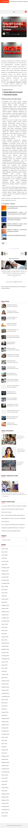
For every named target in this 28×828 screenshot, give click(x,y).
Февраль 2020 (5, 794)
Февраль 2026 (5, 567)
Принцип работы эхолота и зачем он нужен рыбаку (13, 411)
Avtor (7, 32)
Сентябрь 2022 (5, 696)
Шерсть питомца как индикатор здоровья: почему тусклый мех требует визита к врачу (12, 324)
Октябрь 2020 (5, 768)
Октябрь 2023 (5, 655)
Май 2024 (4, 633)
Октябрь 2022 (5, 693)
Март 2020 (4, 790)
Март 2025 (4, 602)
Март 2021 (4, 753)
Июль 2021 (4, 740)
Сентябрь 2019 (5, 809)
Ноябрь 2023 (5, 652)
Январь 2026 (5, 570)
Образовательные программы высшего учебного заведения (12, 392)
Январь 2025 (5, 608)
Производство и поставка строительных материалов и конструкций (13, 355)
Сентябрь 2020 (6, 772)
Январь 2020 (5, 797)
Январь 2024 (5, 646)
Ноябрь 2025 (5, 577)
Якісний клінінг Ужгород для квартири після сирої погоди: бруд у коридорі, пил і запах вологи (12, 405)
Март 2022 (4, 715)
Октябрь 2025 (5, 580)
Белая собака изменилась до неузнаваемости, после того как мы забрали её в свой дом (13, 518)
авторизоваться (5, 288)
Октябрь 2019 (5, 806)
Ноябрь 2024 (5, 614)
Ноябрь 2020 (5, 765)
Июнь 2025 (4, 592)
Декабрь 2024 (5, 611)
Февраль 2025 (5, 605)
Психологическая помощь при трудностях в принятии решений (13, 336)
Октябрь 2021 (5, 731)
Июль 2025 (4, 589)
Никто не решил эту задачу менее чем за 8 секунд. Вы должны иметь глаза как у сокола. (13, 509)
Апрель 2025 (5, 599)
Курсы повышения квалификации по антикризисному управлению (11, 343)
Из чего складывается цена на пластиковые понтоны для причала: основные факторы (12, 399)
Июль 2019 (4, 816)
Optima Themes (17, 825)
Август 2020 (5, 775)
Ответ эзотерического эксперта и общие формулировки (12, 318)
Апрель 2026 (5, 561)
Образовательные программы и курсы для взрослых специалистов (12, 361)
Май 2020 (4, 784)
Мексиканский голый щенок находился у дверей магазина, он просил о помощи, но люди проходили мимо (13, 527)
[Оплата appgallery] (24, 253)
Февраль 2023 (5, 680)
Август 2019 (5, 812)
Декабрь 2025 (5, 574)
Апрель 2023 (5, 674)
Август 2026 (5, 548)
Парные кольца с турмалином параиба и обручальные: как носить (12, 423)
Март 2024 (4, 640)
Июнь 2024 (4, 630)
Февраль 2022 (5, 718)
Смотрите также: (10, 94)
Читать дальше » (5, 496)
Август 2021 (5, 737)
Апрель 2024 (5, 636)
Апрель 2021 (5, 750)
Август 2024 (5, 624)
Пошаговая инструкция (12, 92)
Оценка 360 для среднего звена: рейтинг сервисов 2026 (13, 380)
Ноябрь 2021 (5, 728)
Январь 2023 (5, 684)
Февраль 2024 (5, 643)
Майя (2, 515)
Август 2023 (5, 662)
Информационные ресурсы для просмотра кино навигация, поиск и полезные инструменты (12, 367)
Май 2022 (4, 709)
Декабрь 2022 (5, 687)
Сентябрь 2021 (5, 734)
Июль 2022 (4, 702)
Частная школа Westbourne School (16, 235)
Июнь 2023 (4, 668)
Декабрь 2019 (5, 800)
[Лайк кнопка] (3, 243)
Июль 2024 (4, 627)
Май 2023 (4, 671)
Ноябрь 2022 (5, 690)
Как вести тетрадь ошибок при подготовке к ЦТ (13, 386)
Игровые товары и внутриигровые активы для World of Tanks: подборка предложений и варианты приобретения (14, 273)
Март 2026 (4, 564)
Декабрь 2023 (5, 649)
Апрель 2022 (5, 712)
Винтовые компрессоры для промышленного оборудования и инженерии (12, 417)
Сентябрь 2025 (5, 583)
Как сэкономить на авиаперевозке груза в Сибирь (12, 374)
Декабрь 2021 (5, 724)
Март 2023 (4, 677)
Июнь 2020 (4, 781)
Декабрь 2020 (5, 762)
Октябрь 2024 (5, 618)
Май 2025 (4, 596)
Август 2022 (5, 699)
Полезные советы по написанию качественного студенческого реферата (13, 311)
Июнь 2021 (4, 743)
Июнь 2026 (4, 555)
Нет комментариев (14, 248)
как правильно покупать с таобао (16, 82)
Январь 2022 (5, 721)
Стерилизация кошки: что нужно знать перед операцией (13, 330)
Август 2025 (5, 586)
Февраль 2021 (5, 756)
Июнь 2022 (4, 706)
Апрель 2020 (5, 787)
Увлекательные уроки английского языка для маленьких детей (12, 305)
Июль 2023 (4, 665)
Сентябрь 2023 (5, 658)
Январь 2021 (5, 759)
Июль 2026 (4, 552)
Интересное (7, 20)
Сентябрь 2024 (6, 621)
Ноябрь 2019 (5, 803)
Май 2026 (4, 558)
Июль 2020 (4, 778)
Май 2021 (4, 746)
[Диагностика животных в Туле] (4, 253)
